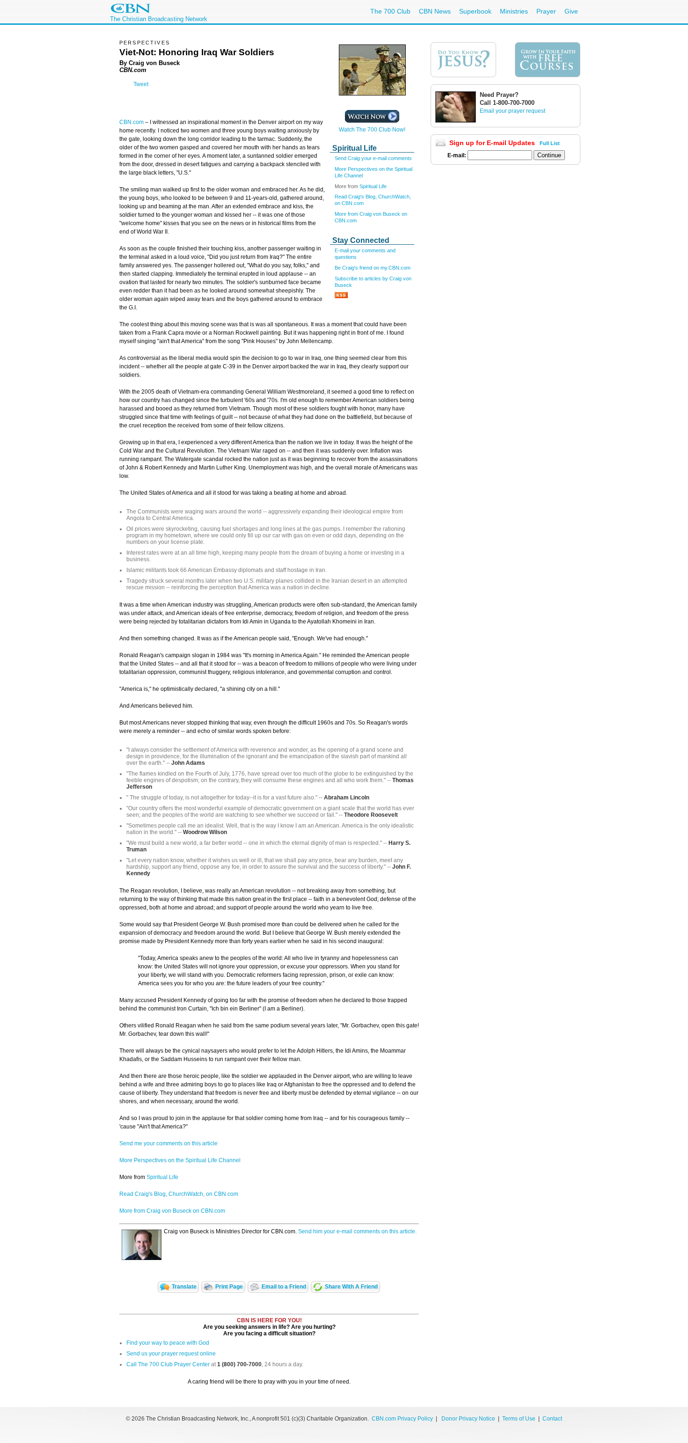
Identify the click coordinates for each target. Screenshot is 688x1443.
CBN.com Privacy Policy (402, 1418)
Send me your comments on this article (168, 1143)
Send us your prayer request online (171, 1353)
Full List (550, 143)
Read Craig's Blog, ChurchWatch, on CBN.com (178, 1194)
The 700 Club (390, 11)
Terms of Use (519, 1418)
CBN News (435, 11)
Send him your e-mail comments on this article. (357, 1231)
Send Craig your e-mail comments (373, 158)
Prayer (546, 11)
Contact (552, 1418)
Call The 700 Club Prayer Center (168, 1364)
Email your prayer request (512, 111)
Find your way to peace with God (167, 1343)
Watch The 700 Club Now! (372, 129)
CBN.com (131, 122)
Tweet (140, 84)
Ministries (514, 11)
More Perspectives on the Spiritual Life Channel (180, 1160)
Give (571, 11)
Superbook (475, 11)
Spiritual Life (373, 186)
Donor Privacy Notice (468, 1418)
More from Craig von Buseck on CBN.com (172, 1211)
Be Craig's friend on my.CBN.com (372, 268)
